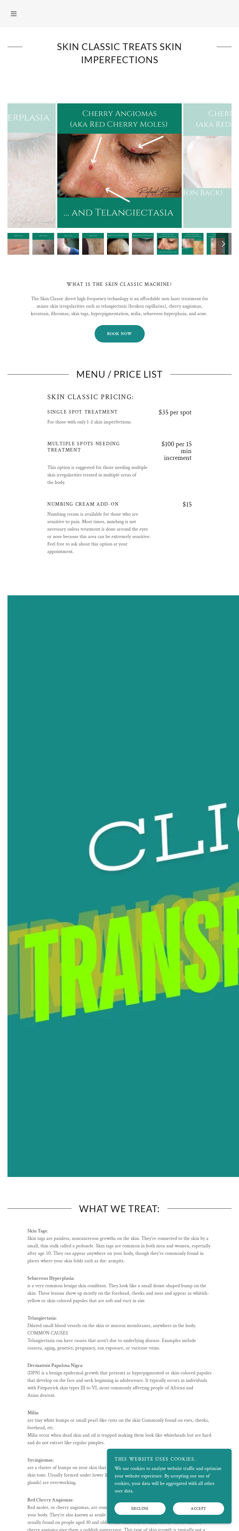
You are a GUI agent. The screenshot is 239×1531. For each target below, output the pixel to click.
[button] (13, 13)
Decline (140, 1508)
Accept (198, 1508)
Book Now (119, 334)
